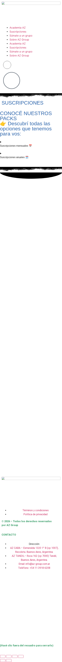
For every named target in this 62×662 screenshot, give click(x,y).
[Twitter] (14, 580)
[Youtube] (40, 580)
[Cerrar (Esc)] (21, 656)
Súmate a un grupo (21, 35)
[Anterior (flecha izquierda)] (2, 660)
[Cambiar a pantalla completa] (8, 656)
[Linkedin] (31, 580)
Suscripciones (18, 31)
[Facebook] (23, 580)
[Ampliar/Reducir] (2, 656)
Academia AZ (18, 27)
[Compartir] (14, 656)
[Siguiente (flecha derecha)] (8, 660)
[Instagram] (6, 580)
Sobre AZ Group (19, 39)
